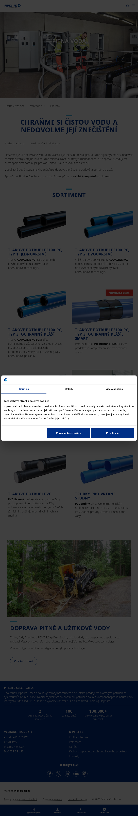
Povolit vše (112, 433)
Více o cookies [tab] (114, 389)
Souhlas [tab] (24, 389)
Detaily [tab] (69, 389)
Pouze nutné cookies (68, 433)
